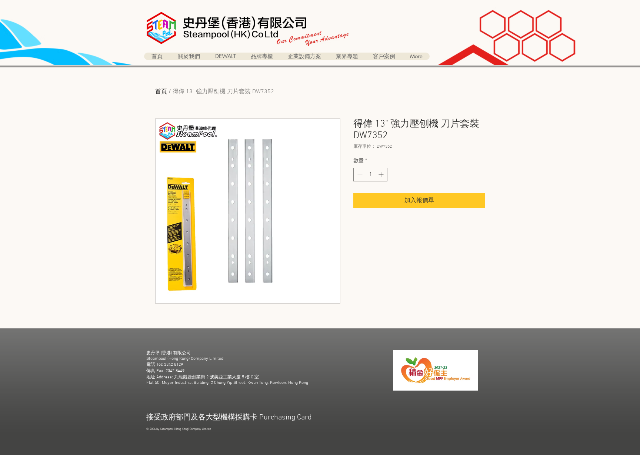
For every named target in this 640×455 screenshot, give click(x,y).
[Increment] (381, 174)
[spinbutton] (370, 174)
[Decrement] (359, 174)
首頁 (161, 92)
